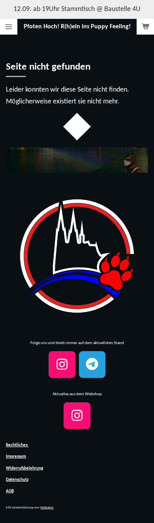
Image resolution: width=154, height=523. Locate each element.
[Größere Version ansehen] (77, 256)
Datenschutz (17, 480)
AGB (10, 491)
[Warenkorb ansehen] (145, 27)
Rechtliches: (17, 445)
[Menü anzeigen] (8, 27)
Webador (47, 507)
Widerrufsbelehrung (24, 468)
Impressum (16, 457)
